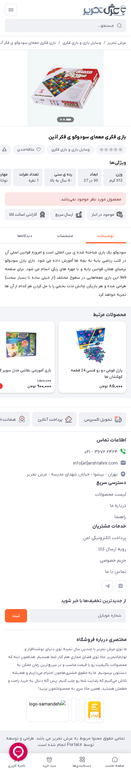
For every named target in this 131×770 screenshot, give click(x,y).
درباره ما (118, 506)
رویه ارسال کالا (112, 549)
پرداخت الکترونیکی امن (104, 538)
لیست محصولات (110, 494)
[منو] (11, 10)
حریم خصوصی (113, 560)
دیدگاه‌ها (24, 236)
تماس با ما (115, 572)
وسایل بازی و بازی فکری (81, 42)
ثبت (16, 616)
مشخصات (65, 236)
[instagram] (120, 585)
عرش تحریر (117, 42)
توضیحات (106, 236)
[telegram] (107, 585)
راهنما (120, 517)
